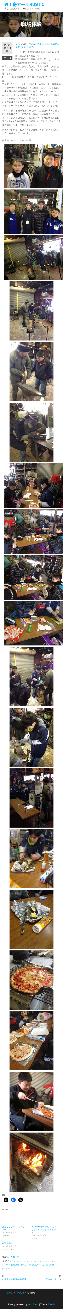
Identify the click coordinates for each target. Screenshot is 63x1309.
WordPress (33, 1304)
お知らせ (15, 1256)
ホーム (10, 1292)
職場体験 (15, 1264)
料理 (8, 1264)
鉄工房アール (38, 1264)
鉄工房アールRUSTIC (24, 4)
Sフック (11, 1261)
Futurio (51, 1304)
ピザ (40, 1261)
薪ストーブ (26, 1264)
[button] (58, 6)
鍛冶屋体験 (7, 1243)
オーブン (21, 1261)
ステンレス (31, 1261)
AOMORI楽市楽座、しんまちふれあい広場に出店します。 (44, 1229)
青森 (8, 1268)
